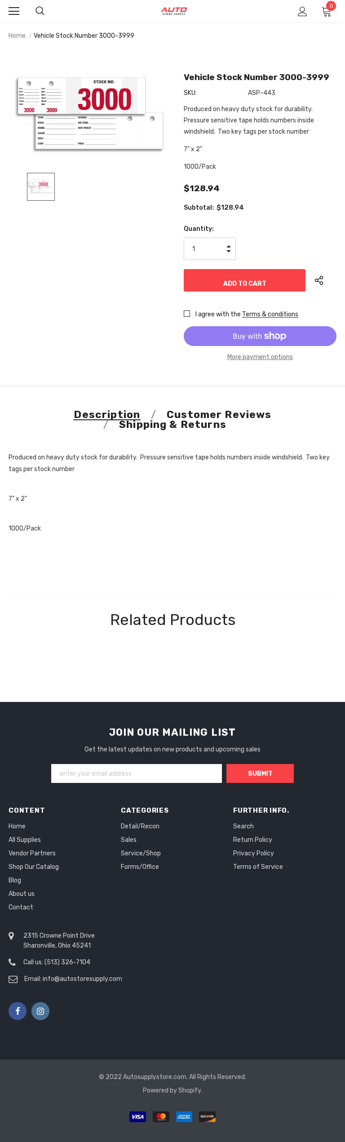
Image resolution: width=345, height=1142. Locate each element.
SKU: (190, 93)
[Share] (325, 280)
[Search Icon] (48, 11)
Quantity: (199, 229)
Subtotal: (199, 207)
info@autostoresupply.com (82, 979)
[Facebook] (18, 1011)
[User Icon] (302, 11)
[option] (90, 113)
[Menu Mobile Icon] (14, 11)
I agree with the (218, 314)
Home (17, 36)
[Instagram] (40, 1011)
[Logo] (173, 11)
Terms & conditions (270, 314)
